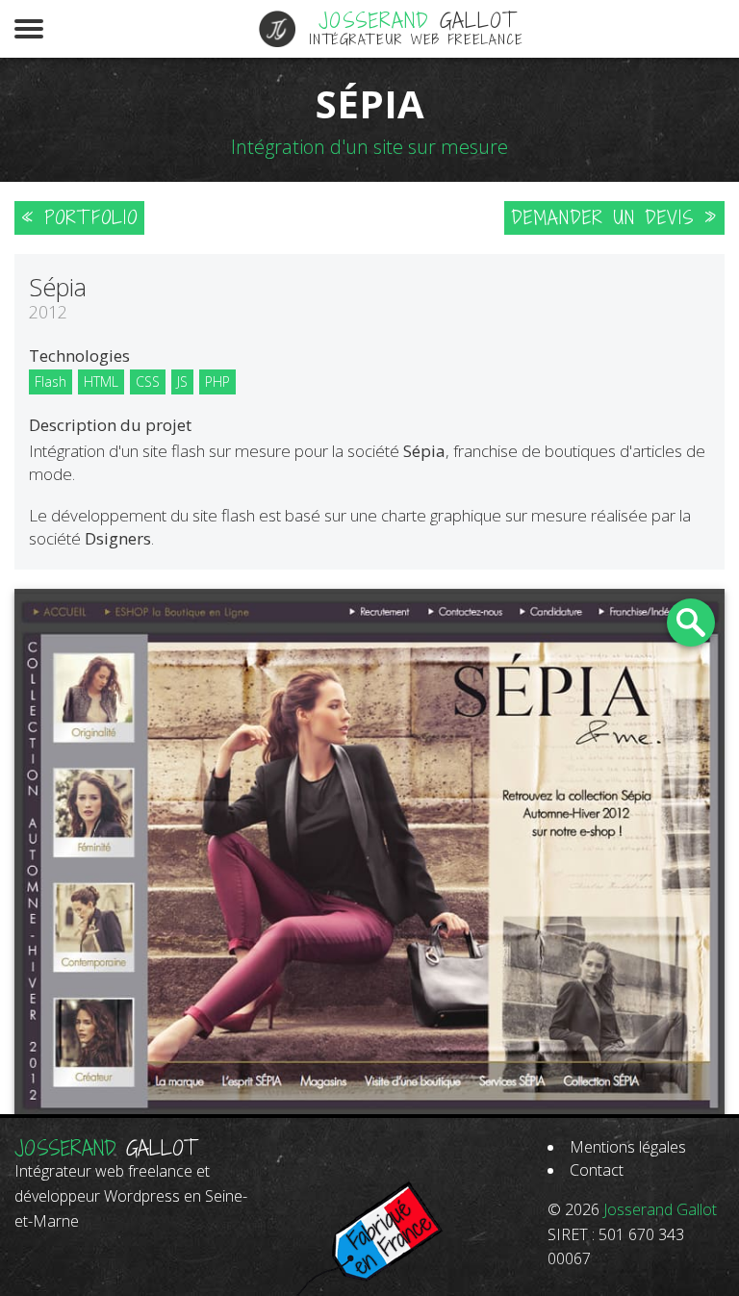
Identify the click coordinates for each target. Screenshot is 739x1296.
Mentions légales (628, 1146)
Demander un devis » (614, 217)
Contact (597, 1170)
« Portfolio (79, 217)
